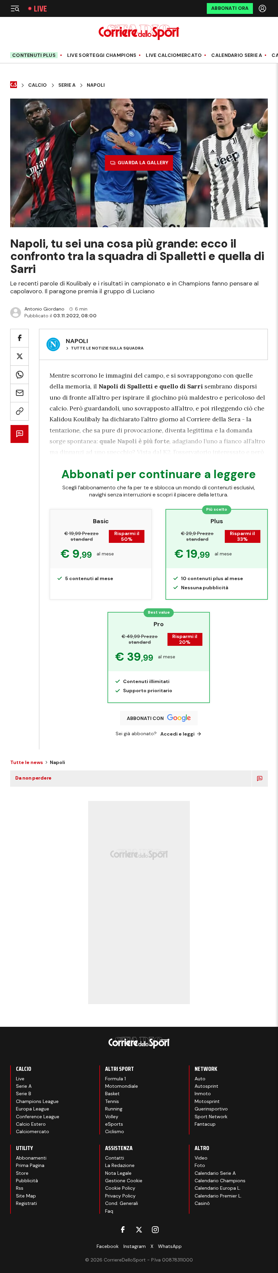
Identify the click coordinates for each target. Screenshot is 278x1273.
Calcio (37, 85)
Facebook (108, 1246)
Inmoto (203, 1093)
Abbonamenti (31, 1158)
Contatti (114, 1158)
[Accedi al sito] (263, 8)
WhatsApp (170, 1246)
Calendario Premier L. (218, 1196)
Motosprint (207, 1101)
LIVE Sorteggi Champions (101, 55)
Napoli (96, 85)
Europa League (32, 1109)
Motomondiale (121, 1086)
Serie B (23, 1093)
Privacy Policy (120, 1196)
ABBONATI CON (145, 718)
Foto (200, 1165)
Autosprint (206, 1086)
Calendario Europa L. (218, 1188)
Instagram (134, 1246)
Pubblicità (27, 1180)
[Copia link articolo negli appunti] (19, 411)
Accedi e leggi (177, 734)
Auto (200, 1079)
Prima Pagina (30, 1165)
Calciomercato (32, 1131)
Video (201, 1158)
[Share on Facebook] (19, 338)
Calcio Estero (31, 1124)
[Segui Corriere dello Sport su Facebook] (123, 1230)
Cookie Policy (120, 1188)
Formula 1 (115, 1079)
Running (113, 1109)
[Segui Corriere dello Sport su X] (139, 1230)
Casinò (202, 1203)
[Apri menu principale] (15, 8)
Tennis (112, 1101)
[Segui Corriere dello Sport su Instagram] (155, 1230)
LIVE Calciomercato (174, 55)
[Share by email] (19, 393)
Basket (112, 1093)
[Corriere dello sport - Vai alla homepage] (139, 32)
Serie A (67, 85)
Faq (109, 1211)
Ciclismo (114, 1131)
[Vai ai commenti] (19, 434)
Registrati (26, 1203)
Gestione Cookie (123, 1180)
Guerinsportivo (211, 1109)
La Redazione (120, 1165)
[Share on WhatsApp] (19, 375)
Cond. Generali (121, 1203)
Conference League (37, 1116)
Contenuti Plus (34, 55)
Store (22, 1173)
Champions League (37, 1101)
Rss (19, 1188)
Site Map (26, 1196)
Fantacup (205, 1124)
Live (40, 8)
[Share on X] (19, 356)
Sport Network (211, 1116)
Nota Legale (118, 1173)
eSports (114, 1124)
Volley (111, 1116)
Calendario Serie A (236, 55)
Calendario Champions (220, 1180)
